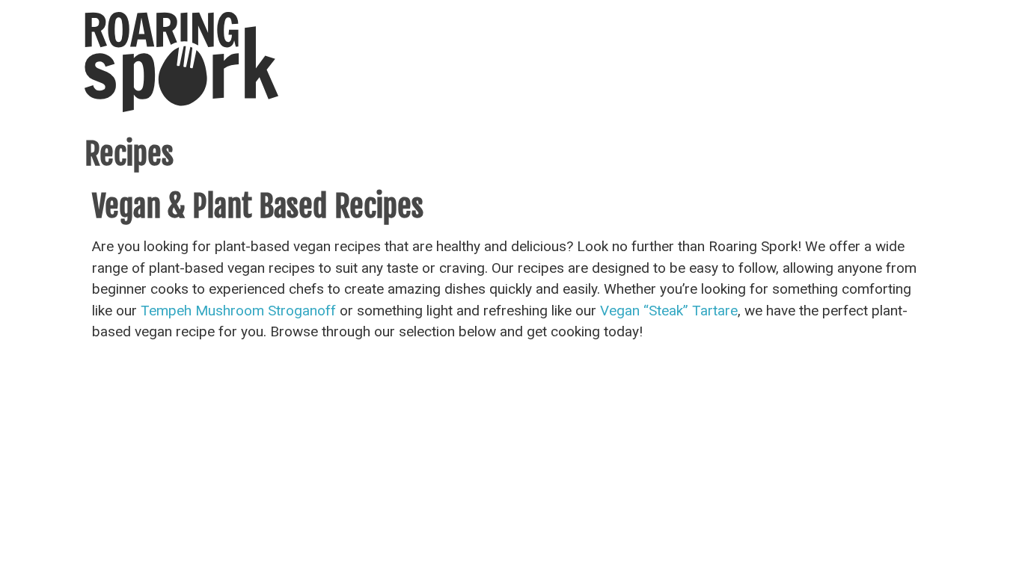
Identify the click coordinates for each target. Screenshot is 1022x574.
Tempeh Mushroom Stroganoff (238, 310)
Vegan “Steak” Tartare (669, 310)
